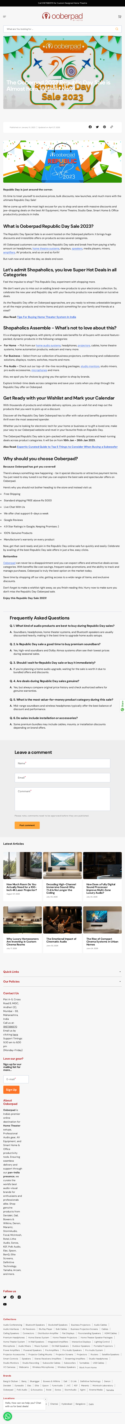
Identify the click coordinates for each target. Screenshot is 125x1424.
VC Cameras (9, 1367)
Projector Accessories (14, 1354)
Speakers (26, 1358)
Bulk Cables (61, 1329)
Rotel (48, 1389)
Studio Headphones (98, 1358)
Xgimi (82, 1389)
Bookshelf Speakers (58, 1324)
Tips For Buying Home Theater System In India (46, 317)
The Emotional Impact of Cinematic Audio (61, 940)
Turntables (84, 1363)
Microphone (9, 1346)
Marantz (85, 1385)
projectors (84, 345)
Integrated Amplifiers (58, 1341)
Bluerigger (35, 1381)
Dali (65, 1381)
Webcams (24, 1367)
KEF (76, 1385)
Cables (105, 1329)
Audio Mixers (24, 1346)
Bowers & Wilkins (51, 1381)
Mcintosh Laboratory (103, 1385)
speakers (77, 248)
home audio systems (48, 345)
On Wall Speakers (60, 1346)
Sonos (58, 1389)
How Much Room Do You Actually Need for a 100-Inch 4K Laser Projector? (22, 887)
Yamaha (110, 1390)
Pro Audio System (94, 1350)
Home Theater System (14, 1341)
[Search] (117, 29)
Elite (37, 1385)
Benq (23, 1381)
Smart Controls (10, 1358)
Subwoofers (70, 1363)
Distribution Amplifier (48, 1333)
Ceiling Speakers (11, 1333)
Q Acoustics (37, 1389)
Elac (29, 1385)
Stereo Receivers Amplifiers (48, 1358)
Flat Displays (68, 1333)
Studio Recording (30, 1363)
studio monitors (90, 366)
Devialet (7, 1385)
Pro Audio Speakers (72, 1350)
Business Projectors (80, 1324)
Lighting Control (102, 1341)
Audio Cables (100, 1324)
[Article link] (22, 876)
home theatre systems (46, 248)
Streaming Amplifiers (75, 1358)
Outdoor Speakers (81, 1346)
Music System (41, 1346)
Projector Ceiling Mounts (40, 1354)
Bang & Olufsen (10, 1381)
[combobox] (62, 29)
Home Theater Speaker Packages (97, 1337)
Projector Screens (64, 1354)
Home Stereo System (38, 1337)
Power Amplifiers (11, 1350)
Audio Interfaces (11, 1329)
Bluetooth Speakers (35, 1324)
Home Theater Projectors (65, 1337)
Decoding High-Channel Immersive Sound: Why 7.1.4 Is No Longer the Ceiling (61, 889)
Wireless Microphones (43, 1367)
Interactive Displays (81, 1341)
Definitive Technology (90, 1381)
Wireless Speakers (67, 1367)
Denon (107, 1381)
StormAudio (70, 1389)
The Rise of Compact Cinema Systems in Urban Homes (102, 941)
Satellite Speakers (110, 1354)
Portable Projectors (103, 1346)
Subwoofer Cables (51, 1363)
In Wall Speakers (36, 1341)
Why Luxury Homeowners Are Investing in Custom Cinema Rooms (23, 941)
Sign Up (11, 1090)
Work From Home (88, 1367)
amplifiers (9, 252)
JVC (68, 1385)
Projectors (82, 1354)
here (15, 1034)
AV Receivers (29, 1329)
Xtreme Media (96, 1389)
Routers (94, 1354)
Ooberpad (9, 563)
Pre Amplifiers (52, 1350)
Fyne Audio (57, 1385)
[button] (4, 16)
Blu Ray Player (45, 1329)
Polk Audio (22, 1389)
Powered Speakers (32, 1350)
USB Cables (98, 1363)
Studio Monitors (11, 1363)
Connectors (28, 1333)
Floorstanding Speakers (89, 1333)
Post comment (27, 825)
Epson (45, 1385)
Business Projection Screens (84, 1329)
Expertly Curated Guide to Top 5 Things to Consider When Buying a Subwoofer (67, 446)
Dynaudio (19, 1385)
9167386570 (10, 1026)
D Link (74, 1381)
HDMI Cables (110, 1333)
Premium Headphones (14, 1337)
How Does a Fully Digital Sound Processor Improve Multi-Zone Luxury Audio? (100, 889)
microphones (39, 370)
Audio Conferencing (12, 1324)
